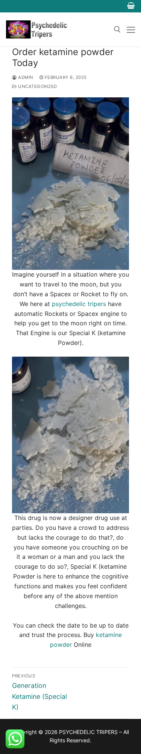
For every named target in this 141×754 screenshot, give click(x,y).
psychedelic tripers (80, 304)
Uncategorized (37, 86)
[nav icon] (131, 29)
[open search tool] (117, 29)
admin (25, 77)
